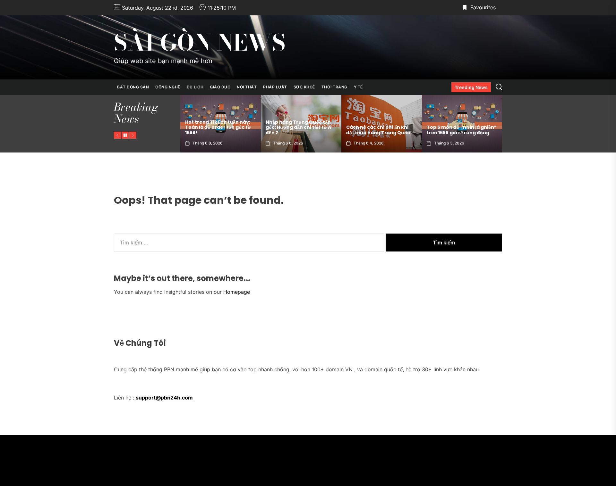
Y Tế (358, 87)
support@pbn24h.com (164, 397)
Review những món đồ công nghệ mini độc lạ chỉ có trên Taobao (460, 127)
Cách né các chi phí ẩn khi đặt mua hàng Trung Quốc (297, 130)
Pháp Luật (275, 87)
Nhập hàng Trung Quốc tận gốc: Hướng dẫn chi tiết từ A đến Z (218, 127)
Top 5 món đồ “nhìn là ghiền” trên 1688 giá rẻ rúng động (381, 130)
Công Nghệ (167, 87)
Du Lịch (195, 87)
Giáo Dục (220, 87)
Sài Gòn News (200, 42)
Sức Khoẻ (304, 87)
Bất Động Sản (133, 87)
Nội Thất (247, 87)
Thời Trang (334, 87)
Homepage (236, 292)
